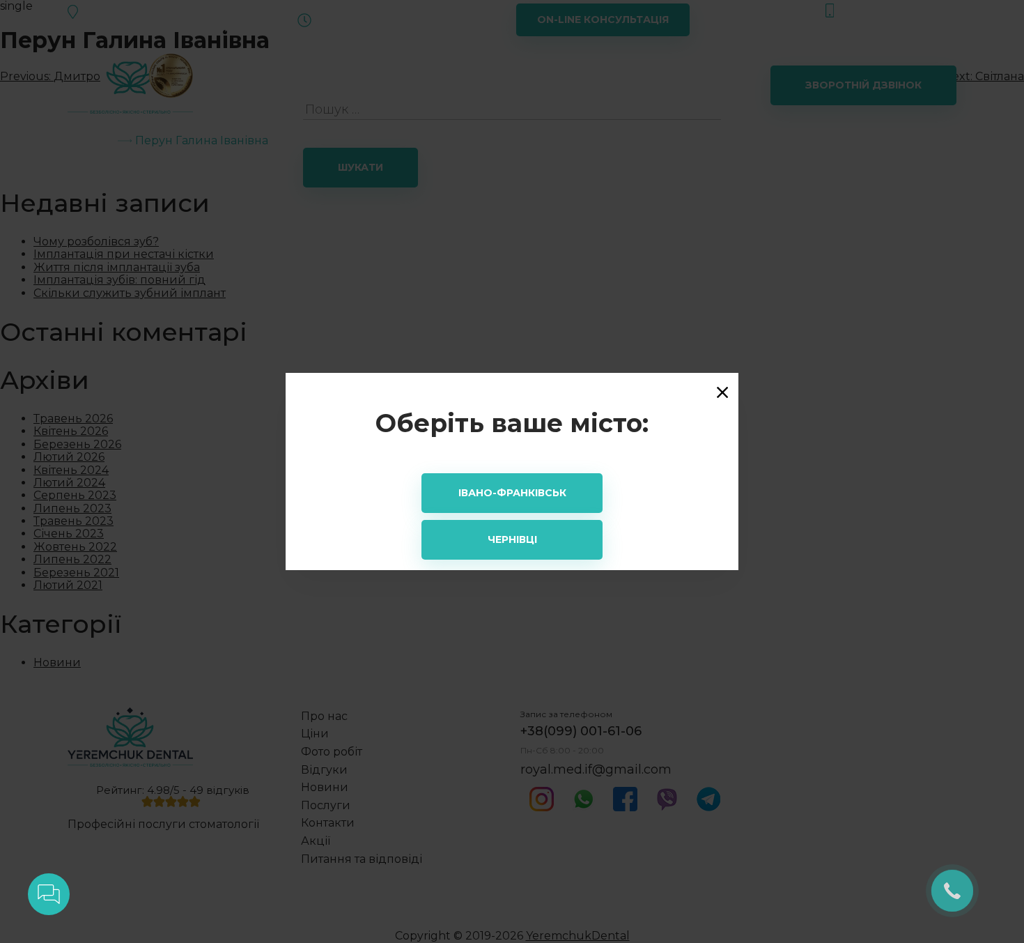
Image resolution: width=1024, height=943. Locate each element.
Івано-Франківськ (512, 492)
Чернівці (512, 539)
